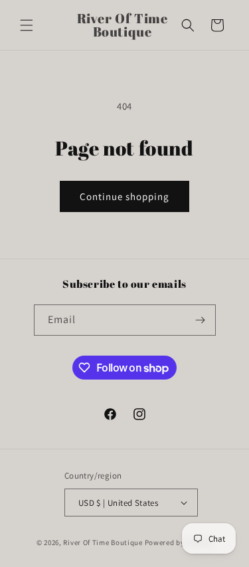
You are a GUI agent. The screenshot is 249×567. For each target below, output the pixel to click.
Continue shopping (124, 196)
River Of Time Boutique (102, 542)
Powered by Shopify (179, 542)
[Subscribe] (200, 320)
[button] (26, 25)
